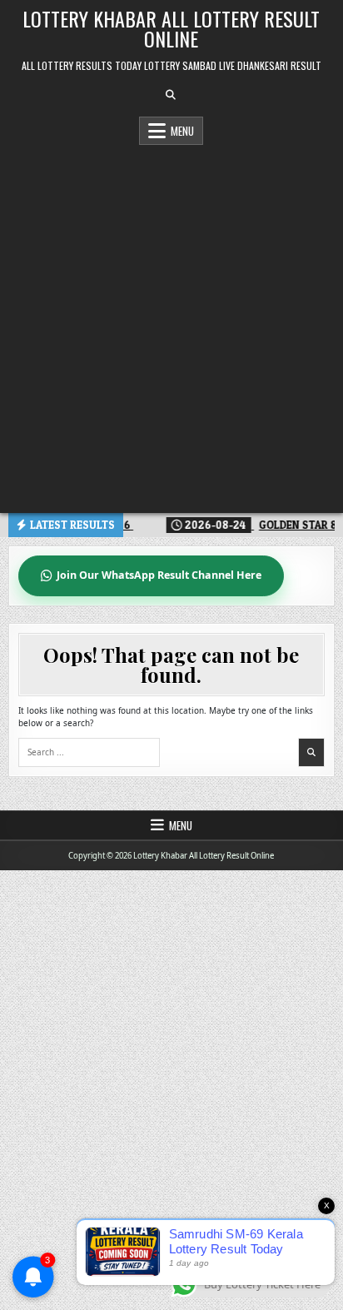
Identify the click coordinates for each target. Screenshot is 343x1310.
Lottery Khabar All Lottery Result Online (171, 28)
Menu (182, 130)
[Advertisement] (171, 324)
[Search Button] (170, 95)
